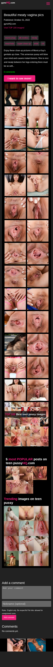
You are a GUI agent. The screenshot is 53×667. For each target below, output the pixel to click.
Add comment (9, 617)
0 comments (9, 72)
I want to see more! (19, 78)
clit (43, 44)
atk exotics (23, 38)
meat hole (9, 44)
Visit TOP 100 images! (14, 28)
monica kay (10, 38)
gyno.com (8, 3)
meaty (34, 38)
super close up (24, 44)
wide (36, 44)
